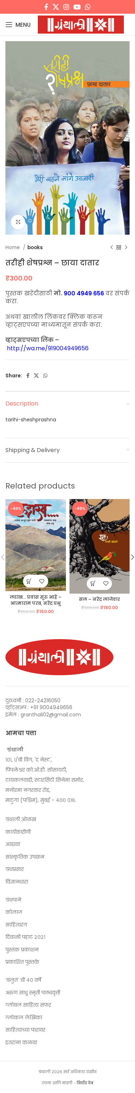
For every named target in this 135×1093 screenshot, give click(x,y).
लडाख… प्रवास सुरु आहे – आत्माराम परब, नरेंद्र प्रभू (36, 600)
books (35, 247)
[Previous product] (111, 247)
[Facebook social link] (46, 6)
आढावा (12, 844)
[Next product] (126, 247)
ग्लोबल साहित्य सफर (28, 1005)
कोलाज (13, 912)
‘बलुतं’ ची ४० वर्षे (23, 980)
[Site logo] (81, 24)
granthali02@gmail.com (51, 714)
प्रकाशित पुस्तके (22, 962)
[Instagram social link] (66, 6)
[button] (29, 581)
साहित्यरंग (16, 924)
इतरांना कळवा (21, 1042)
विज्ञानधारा (16, 882)
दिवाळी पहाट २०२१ (25, 937)
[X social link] (55, 6)
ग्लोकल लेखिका (23, 1017)
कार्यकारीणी (18, 832)
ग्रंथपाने (13, 900)
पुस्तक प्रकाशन (22, 949)
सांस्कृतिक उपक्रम (24, 857)
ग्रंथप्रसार (14, 869)
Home (13, 247)
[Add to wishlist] (42, 581)
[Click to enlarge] (18, 222)
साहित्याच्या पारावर (25, 1030)
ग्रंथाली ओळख (20, 819)
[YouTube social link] (77, 6)
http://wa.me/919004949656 (48, 348)
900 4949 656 (84, 293)
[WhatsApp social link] (88, 6)
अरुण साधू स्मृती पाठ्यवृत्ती (32, 992)
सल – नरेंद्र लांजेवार (99, 599)
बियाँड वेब (85, 1083)
